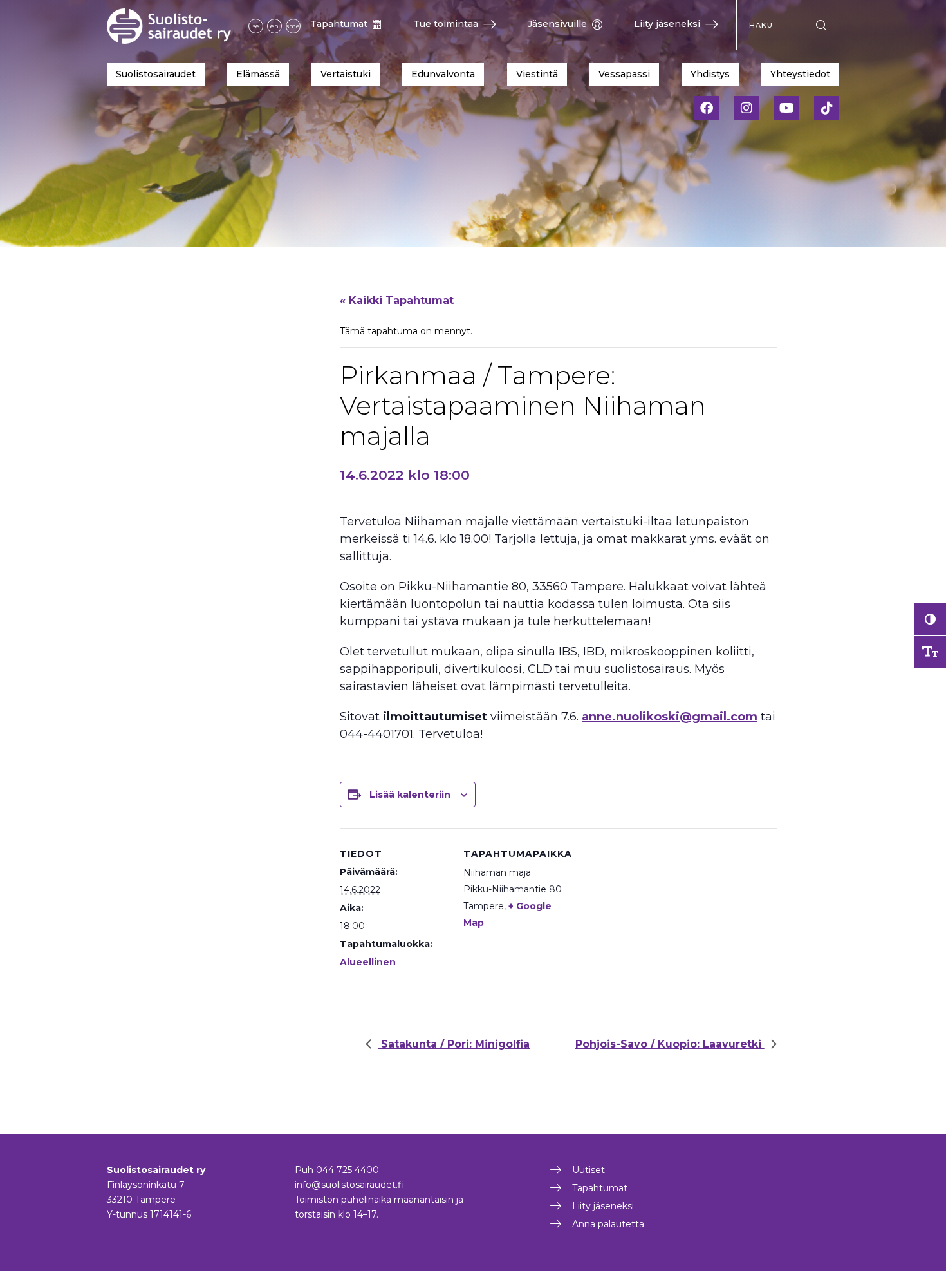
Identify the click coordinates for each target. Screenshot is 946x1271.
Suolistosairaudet (156, 74)
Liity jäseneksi (667, 24)
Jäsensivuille (557, 24)
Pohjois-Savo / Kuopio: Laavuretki (670, 1044)
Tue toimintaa (445, 24)
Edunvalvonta (443, 74)
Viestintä (537, 74)
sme (293, 26)
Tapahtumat (338, 24)
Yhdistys (710, 74)
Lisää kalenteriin (409, 794)
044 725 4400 (347, 1170)
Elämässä (258, 74)
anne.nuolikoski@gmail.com (669, 717)
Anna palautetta (608, 1224)
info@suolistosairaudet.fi (349, 1185)
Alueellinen (368, 962)
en (274, 26)
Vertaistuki (345, 74)
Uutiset (588, 1170)
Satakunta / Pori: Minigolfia (454, 1044)
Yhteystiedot (800, 74)
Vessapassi (624, 74)
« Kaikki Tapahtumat (397, 300)
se (256, 26)
